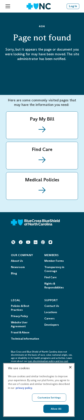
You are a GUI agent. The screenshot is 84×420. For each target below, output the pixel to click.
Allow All (56, 408)
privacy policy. (24, 387)
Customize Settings (49, 397)
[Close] (70, 367)
